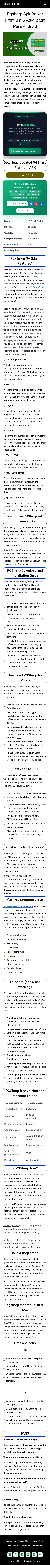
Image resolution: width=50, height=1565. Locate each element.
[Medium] (34, 1554)
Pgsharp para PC (31, 815)
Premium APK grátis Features (18, 906)
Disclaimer (13, 1546)
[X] (15, 1554)
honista (7, 1240)
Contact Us (11, 1541)
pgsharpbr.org (14, 610)
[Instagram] (36, 204)
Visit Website (23, 211)
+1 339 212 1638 (19, 204)
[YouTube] (40, 1554)
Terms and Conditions (31, 1546)
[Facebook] (31, 204)
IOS (19, 737)
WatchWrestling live (26, 312)
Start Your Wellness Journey (23, 151)
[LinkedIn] (41, 204)
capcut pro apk (11, 1225)
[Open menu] (44, 4)
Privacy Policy (37, 1541)
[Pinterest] (28, 1554)
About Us (23, 1541)
